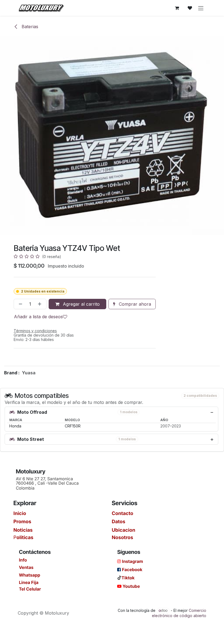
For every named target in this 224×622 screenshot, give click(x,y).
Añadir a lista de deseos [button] (38, 316)
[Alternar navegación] (200, 8)
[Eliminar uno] (19, 304)
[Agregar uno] (40, 304)
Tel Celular (30, 589)
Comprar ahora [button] (134, 304)
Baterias (29, 26)
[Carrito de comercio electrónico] (176, 7)
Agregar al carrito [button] (80, 304)
